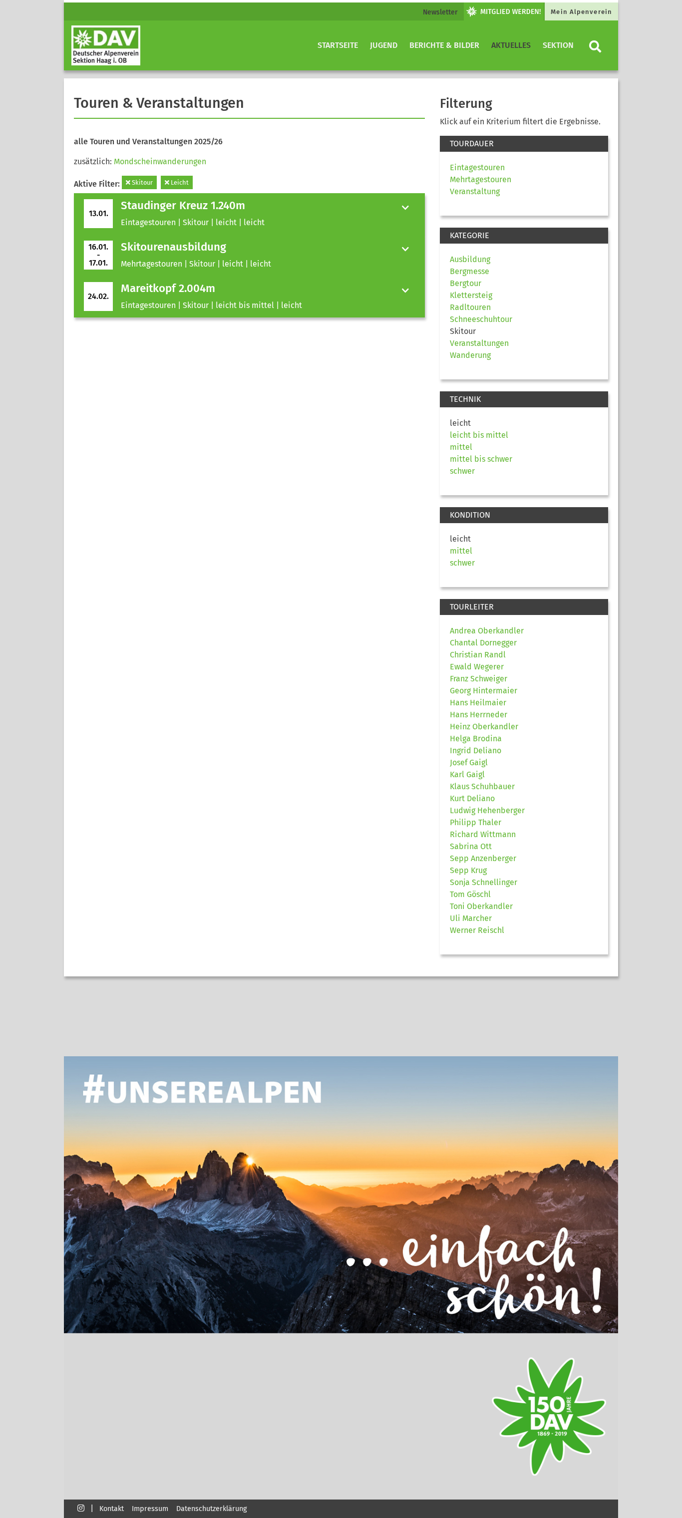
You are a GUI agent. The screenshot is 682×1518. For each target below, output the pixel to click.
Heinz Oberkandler (484, 726)
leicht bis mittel (479, 435)
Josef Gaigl (469, 762)
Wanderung (470, 355)
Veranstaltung (475, 191)
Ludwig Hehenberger (487, 810)
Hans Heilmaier (478, 702)
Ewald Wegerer (477, 666)
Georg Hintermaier (483, 690)
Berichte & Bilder (444, 45)
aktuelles (511, 45)
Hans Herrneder (478, 714)
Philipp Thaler (475, 822)
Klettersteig (471, 295)
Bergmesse (469, 271)
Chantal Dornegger (483, 642)
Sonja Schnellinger (483, 882)
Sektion (558, 45)
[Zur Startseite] (105, 45)
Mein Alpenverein (581, 11)
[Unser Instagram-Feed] (80, 1508)
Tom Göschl (470, 894)
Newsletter (440, 12)
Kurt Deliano (472, 798)
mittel (461, 447)
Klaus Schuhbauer (482, 786)
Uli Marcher (471, 918)
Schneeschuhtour (481, 319)
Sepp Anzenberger (483, 858)
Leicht (179, 182)
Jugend (383, 45)
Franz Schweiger (478, 678)
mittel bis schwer (481, 459)
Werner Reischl (477, 930)
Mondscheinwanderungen (160, 161)
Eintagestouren (477, 167)
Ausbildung (470, 259)
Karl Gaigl (467, 774)
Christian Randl (478, 654)
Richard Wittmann (483, 834)
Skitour (141, 182)
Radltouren (470, 307)
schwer (462, 471)
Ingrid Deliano (475, 750)
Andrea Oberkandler (487, 630)
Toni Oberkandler (481, 906)
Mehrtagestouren (480, 179)
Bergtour (465, 283)
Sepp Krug (468, 870)
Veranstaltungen (479, 343)
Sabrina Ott (471, 846)
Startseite (338, 45)
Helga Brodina (476, 738)
